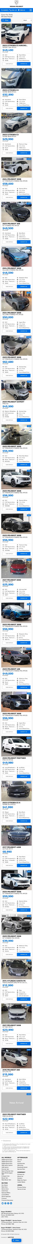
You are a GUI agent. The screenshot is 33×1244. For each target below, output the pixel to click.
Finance (4, 1198)
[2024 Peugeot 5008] (16, 301)
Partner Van (5, 1169)
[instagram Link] (5, 1203)
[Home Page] (16, 2)
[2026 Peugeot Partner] (16, 746)
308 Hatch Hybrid (7, 1165)
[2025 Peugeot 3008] (16, 345)
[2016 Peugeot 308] (16, 1058)
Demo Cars (5, 1189)
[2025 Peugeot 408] (16, 657)
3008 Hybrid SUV (7, 1161)
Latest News (21, 1182)
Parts (19, 1161)
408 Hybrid (5, 1167)
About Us (20, 1176)
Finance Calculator (7, 1200)
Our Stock (5, 1185)
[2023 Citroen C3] (16, 78)
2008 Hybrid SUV (7, 1159)
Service (19, 1159)
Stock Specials (6, 1196)
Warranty (20, 1165)
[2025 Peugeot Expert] (16, 390)
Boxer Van (5, 1178)
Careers (19, 1178)
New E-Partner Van (7, 1171)
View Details (9, 63)
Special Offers (6, 1192)
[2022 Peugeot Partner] (16, 1102)
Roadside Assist (22, 1167)
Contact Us (23, 63)
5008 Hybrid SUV (7, 1163)
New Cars (5, 1187)
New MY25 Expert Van (7, 1173)
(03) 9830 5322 (10, 1215)
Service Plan (21, 1169)
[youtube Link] (3, 1203)
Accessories (21, 1163)
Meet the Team (22, 1180)
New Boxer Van (6, 1180)
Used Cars (5, 1191)
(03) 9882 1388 (10, 1224)
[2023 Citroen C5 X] (16, 791)
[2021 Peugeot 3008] (16, 568)
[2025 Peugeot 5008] (16, 880)
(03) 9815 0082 (10, 1231)
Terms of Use (21, 1189)
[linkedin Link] (11, 1203)
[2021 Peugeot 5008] (16, 1013)
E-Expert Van (6, 1176)
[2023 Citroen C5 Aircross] (16, 34)
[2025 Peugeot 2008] (16, 924)
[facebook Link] (8, 1203)
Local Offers (5, 1194)
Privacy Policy (21, 1187)
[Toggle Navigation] (31, 10)
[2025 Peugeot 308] (16, 212)
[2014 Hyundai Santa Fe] (16, 969)
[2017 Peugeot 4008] (16, 835)
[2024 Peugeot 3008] (16, 167)
